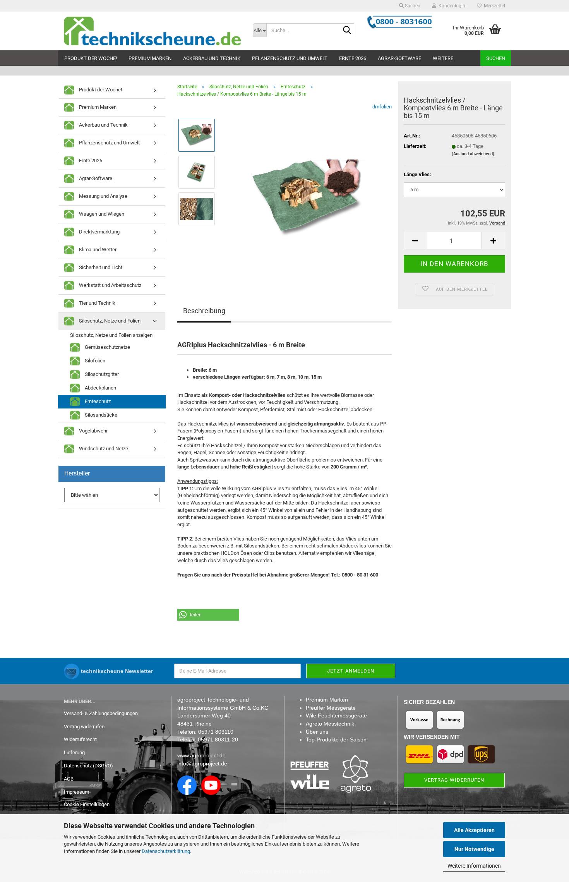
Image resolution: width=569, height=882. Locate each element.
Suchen (495, 58)
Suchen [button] (412, 6)
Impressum (76, 792)
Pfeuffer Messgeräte (331, 708)
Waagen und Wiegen (101, 214)
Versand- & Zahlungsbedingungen (101, 713)
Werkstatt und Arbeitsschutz (109, 285)
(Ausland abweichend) (473, 153)
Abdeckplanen (100, 388)
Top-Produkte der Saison (336, 739)
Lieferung (74, 752)
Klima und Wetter (97, 249)
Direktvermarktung (99, 232)
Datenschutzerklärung (166, 851)
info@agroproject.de (202, 763)
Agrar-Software (399, 58)
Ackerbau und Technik (211, 58)
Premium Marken (150, 58)
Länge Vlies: (417, 174)
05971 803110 (215, 732)
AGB (69, 779)
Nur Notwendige (474, 849)
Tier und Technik (96, 303)
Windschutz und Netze (103, 448)
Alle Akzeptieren (474, 830)
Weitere (443, 58)
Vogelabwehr (93, 431)
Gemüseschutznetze (107, 347)
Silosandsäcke (100, 415)
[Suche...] (346, 31)
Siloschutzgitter (101, 374)
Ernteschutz (97, 401)
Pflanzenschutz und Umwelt (289, 58)
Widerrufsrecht (80, 739)
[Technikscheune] (152, 31)
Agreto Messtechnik (330, 724)
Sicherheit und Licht (100, 267)
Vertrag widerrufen (84, 726)
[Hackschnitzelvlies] (307, 190)
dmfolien (382, 107)
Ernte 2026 (352, 58)
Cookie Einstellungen (87, 804)
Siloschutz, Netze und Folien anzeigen (111, 335)
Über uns (317, 732)
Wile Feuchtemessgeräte (336, 715)
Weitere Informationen (474, 866)
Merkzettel (493, 6)
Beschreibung (204, 311)
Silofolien (94, 361)
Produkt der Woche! (90, 58)
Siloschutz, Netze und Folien (109, 321)
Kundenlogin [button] (450, 6)
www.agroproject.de (201, 755)
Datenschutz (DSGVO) (88, 766)
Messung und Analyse (102, 196)
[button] (415, 240)
